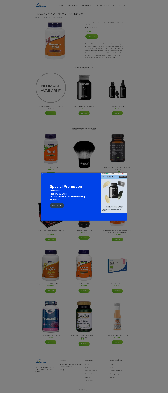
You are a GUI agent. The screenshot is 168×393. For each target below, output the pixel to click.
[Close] (42, 174)
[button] (57, 205)
